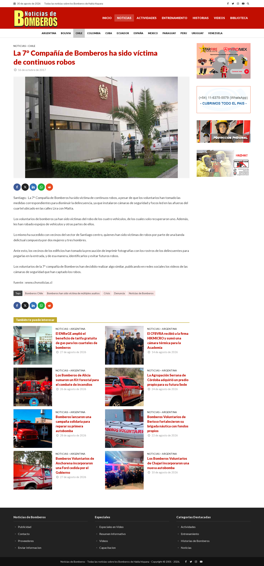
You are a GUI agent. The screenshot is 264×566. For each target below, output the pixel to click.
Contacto (24, 533)
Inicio (107, 18)
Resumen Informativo (112, 533)
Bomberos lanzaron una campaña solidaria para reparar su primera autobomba (73, 424)
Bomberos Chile (34, 293)
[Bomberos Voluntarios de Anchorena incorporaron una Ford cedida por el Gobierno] (32, 470)
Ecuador (123, 33)
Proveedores (26, 540)
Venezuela (215, 33)
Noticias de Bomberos (141, 293)
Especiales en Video (111, 526)
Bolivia (66, 33)
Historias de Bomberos (195, 540)
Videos (219, 18)
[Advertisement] (224, 238)
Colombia (94, 33)
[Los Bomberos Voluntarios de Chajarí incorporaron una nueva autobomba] (124, 470)
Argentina (49, 33)
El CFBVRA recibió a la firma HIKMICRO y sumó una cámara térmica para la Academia (167, 341)
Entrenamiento (174, 18)
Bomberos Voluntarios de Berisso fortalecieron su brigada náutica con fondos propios (167, 424)
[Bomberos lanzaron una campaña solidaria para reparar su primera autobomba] (32, 428)
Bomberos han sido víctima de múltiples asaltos (73, 293)
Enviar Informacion (29, 547)
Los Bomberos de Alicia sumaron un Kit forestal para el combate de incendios (77, 379)
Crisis (107, 293)
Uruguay (197, 33)
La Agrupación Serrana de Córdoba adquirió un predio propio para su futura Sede (167, 379)
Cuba (108, 33)
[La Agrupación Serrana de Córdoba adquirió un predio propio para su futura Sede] (124, 386)
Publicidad (24, 526)
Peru (183, 33)
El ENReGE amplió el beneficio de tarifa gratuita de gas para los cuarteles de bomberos (76, 341)
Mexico (153, 33)
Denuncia (119, 293)
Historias (201, 18)
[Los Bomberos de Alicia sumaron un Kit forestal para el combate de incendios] (32, 386)
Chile (79, 33)
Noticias (124, 18)
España (138, 33)
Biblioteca (239, 18)
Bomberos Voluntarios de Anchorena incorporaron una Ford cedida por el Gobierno (75, 465)
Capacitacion (107, 547)
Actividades (146, 18)
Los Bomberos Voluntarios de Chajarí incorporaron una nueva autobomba (168, 463)
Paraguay (169, 33)
